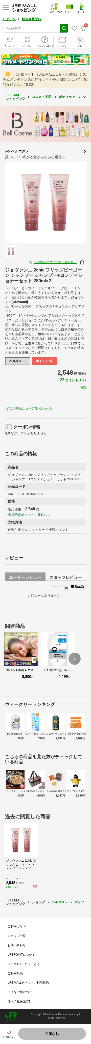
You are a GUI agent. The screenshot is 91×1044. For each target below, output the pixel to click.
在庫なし (52, 1034)
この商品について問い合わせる (55, 262)
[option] (45, 202)
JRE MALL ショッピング (15, 96)
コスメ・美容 (42, 97)
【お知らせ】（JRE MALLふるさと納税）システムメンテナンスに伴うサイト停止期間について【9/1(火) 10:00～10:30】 (45, 79)
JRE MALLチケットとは (24, 964)
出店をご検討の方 (20, 992)
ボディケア (67, 97)
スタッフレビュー (66, 578)
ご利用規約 (15, 973)
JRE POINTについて (21, 954)
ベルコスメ (20, 151)
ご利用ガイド (17, 926)
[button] (74, 658)
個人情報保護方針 (20, 1001)
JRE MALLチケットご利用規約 (28, 982)
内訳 (83, 387)
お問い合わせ (17, 945)
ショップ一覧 (17, 936)
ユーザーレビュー (25, 578)
